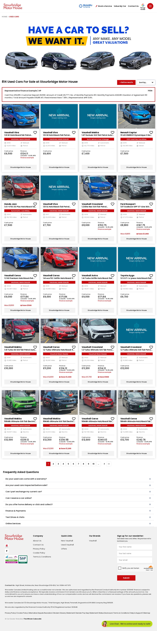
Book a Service (105, 6)
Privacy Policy (39, 548)
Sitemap (146, 613)
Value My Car (120, 6)
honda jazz (10, 204)
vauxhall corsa (12, 275)
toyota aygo (127, 275)
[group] (20, 116)
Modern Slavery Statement (64, 613)
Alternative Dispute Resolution (41, 613)
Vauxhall (93, 540)
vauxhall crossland (92, 204)
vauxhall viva (11, 132)
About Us (37, 540)
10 (93, 464)
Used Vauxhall (67, 544)
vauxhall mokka (90, 132)
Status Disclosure (106, 613)
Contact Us (133, 6)
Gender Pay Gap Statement (87, 613)
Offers (64, 548)
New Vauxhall (67, 540)
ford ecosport (128, 204)
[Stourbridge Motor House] (13, 6)
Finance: (23, 151)
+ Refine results (126, 82)
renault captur (128, 132)
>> (109, 464)
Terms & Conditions (42, 556)
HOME (4, 16)
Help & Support (136, 613)
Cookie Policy (39, 552)
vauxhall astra (90, 275)
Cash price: (8, 151)
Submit (126, 578)
